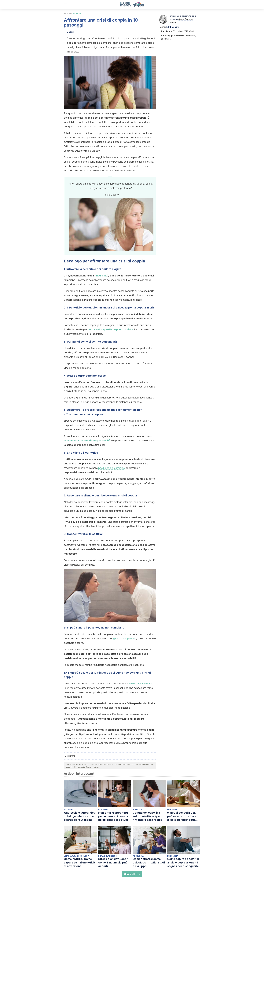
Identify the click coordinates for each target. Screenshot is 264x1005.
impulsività (101, 275)
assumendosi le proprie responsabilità (87, 440)
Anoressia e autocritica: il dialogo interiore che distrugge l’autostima (80, 816)
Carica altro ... (132, 874)
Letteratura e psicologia (76, 856)
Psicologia (138, 856)
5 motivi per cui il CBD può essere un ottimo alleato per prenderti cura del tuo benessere (182, 816)
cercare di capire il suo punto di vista (110, 329)
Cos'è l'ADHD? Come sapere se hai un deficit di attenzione (79, 862)
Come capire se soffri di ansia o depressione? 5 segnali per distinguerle (183, 862)
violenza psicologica (140, 683)
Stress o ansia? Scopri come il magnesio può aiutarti (113, 862)
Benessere (103, 810)
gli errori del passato (124, 638)
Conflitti (77, 13)
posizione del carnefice (111, 467)
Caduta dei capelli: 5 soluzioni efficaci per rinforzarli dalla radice (147, 816)
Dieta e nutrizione (107, 856)
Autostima (69, 810)
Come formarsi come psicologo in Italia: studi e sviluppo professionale (149, 862)
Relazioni (68, 13)
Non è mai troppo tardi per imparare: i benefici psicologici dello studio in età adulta (114, 816)
